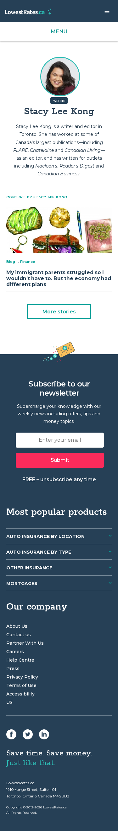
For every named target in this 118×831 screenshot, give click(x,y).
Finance (27, 261)
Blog (10, 261)
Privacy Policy (22, 677)
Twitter (28, 734)
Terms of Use (21, 685)
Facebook (11, 734)
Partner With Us (25, 643)
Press (13, 668)
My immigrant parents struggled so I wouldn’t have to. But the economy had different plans (58, 278)
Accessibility (20, 694)
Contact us (18, 634)
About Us (16, 626)
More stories (59, 312)
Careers (15, 651)
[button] (107, 11)
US (9, 702)
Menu (59, 32)
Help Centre (20, 660)
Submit (60, 460)
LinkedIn (44, 734)
